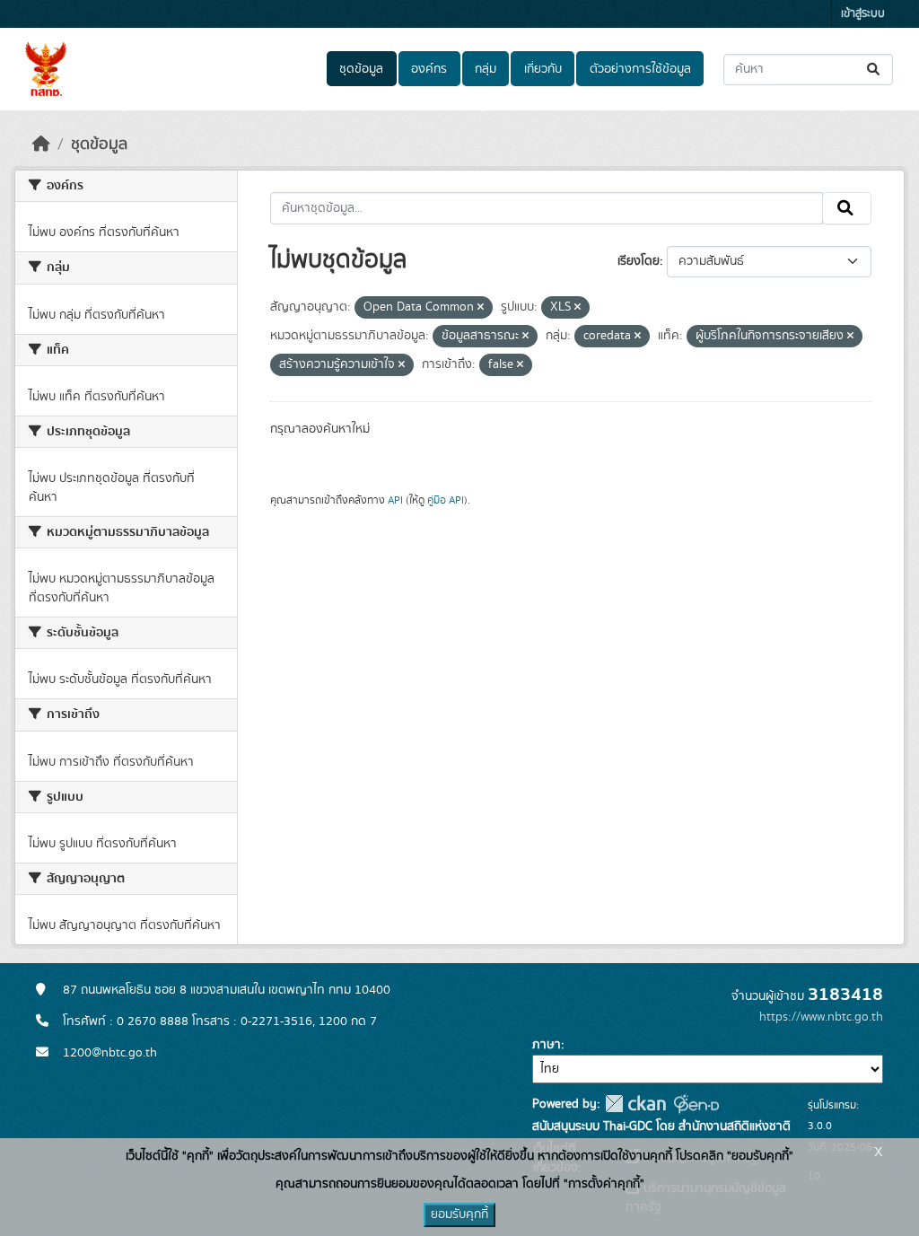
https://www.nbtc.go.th (821, 1017)
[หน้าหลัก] (41, 144)
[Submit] (874, 69)
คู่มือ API (445, 500)
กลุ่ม (485, 69)
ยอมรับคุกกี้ (459, 1214)
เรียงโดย (638, 261)
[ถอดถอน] (480, 308)
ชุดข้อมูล (361, 69)
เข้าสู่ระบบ (863, 13)
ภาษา (546, 1045)
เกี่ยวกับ (543, 69)
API (395, 500)
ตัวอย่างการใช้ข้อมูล (640, 69)
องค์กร (429, 69)
